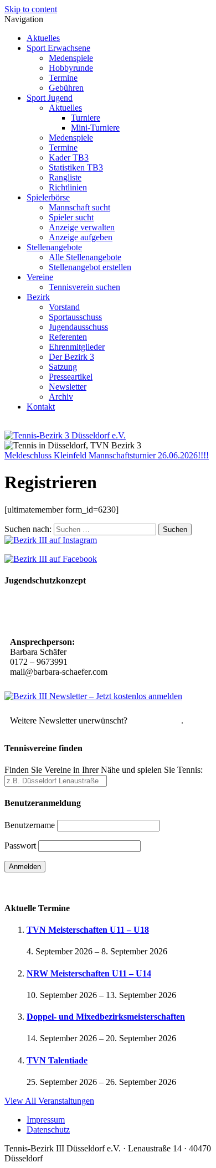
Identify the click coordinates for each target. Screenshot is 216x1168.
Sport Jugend (50, 97)
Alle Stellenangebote (85, 257)
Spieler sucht (71, 217)
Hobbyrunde (71, 68)
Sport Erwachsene (58, 48)
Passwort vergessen (38, 886)
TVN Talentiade (57, 1060)
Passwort (20, 845)
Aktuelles (43, 38)
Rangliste (65, 177)
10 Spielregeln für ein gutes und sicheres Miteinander (85, 612)
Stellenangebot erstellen (90, 267)
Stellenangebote (54, 247)
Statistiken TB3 (76, 167)
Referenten (68, 337)
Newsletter (67, 386)
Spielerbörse (48, 197)
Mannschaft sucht (79, 207)
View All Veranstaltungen (49, 1100)
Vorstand (64, 307)
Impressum (46, 1119)
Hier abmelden (155, 720)
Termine (63, 77)
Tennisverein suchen (84, 287)
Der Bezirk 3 (71, 356)
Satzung (63, 366)
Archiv (61, 396)
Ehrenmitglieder (77, 347)
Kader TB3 (69, 157)
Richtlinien (68, 187)
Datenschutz (48, 1129)
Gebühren (66, 87)
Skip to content (30, 9)
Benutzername (29, 825)
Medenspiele (71, 58)
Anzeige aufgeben (80, 237)
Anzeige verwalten (82, 227)
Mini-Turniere (95, 127)
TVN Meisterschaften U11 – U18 (88, 929)
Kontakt (41, 406)
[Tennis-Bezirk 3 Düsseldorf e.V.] (65, 435)
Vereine (40, 277)
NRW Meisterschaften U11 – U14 (89, 973)
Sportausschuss (75, 317)
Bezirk (38, 297)
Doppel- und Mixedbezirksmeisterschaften (106, 1016)
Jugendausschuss (78, 327)
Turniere (85, 117)
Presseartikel (70, 376)
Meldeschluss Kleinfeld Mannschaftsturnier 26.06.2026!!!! (106, 455)
